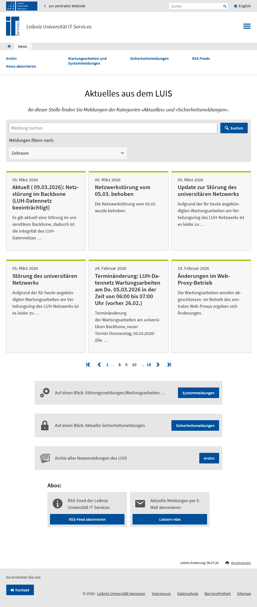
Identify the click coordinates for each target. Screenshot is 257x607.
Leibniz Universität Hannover (121, 593)
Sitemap (244, 593)
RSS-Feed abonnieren (87, 519)
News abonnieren (21, 66)
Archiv (11, 58)
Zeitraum (20, 153)
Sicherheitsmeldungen (149, 58)
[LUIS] (7, 46)
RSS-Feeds (201, 58)
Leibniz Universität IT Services (59, 27)
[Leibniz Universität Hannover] (21, 6)
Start (225, 6)
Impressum (161, 593)
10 (134, 364)
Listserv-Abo (170, 519)
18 (149, 364)
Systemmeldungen (198, 392)
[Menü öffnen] (247, 28)
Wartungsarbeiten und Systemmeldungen (87, 61)
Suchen (236, 128)
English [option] (245, 5)
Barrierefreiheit (218, 593)
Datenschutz (187, 593)
